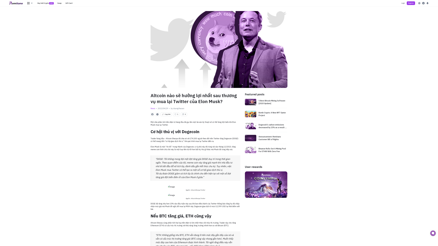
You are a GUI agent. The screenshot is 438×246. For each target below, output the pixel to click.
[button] (30, 3)
